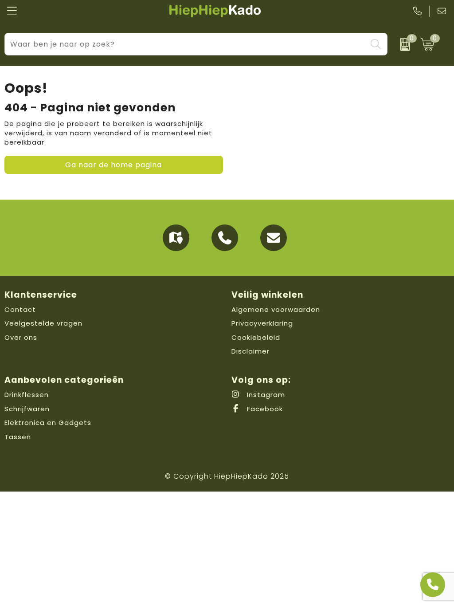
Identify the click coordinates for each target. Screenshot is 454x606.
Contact (20, 309)
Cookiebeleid (255, 337)
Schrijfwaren (27, 408)
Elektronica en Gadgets (47, 422)
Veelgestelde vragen (43, 323)
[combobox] (186, 44)
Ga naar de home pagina (113, 165)
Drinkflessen (26, 394)
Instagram (265, 394)
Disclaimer (250, 351)
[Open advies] (432, 584)
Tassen (17, 436)
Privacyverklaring (262, 323)
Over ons (20, 337)
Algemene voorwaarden (275, 309)
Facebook (264, 408)
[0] (402, 44)
